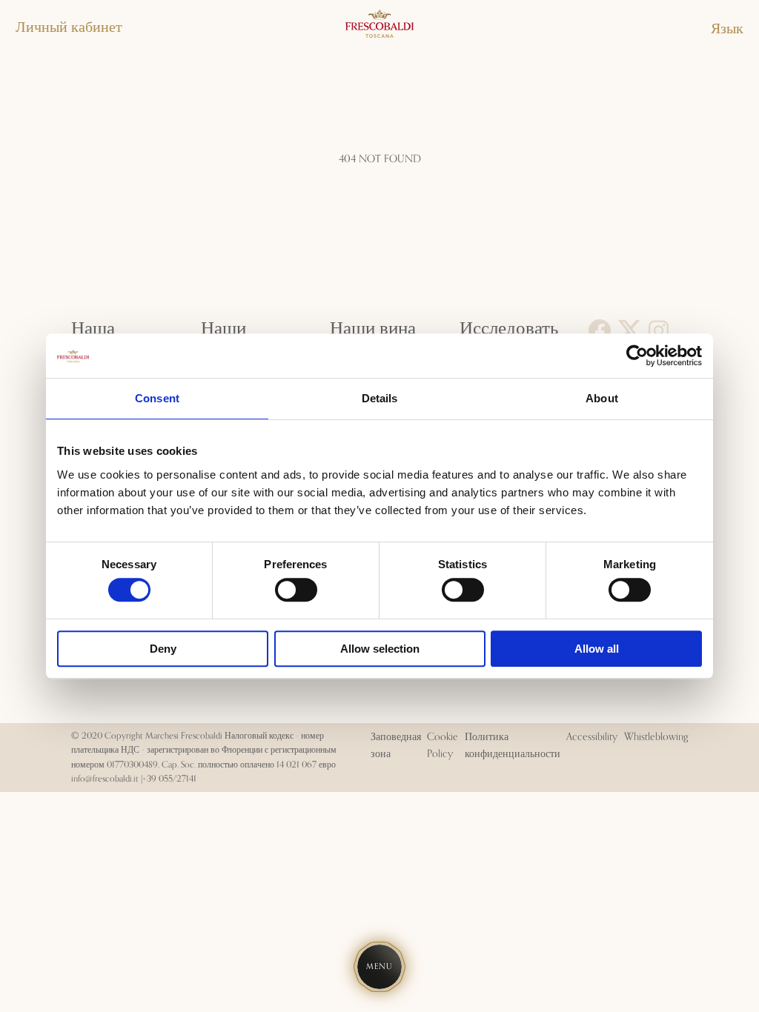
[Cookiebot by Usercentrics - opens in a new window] (637, 355)
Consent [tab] (157, 398)
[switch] (296, 590)
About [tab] (602, 398)
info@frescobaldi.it (105, 779)
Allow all (596, 648)
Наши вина (373, 328)
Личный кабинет (69, 27)
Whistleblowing (656, 737)
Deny (163, 648)
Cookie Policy (442, 745)
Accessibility (591, 737)
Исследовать (509, 328)
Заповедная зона (396, 745)
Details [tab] (380, 398)
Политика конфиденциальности (512, 745)
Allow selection (380, 648)
